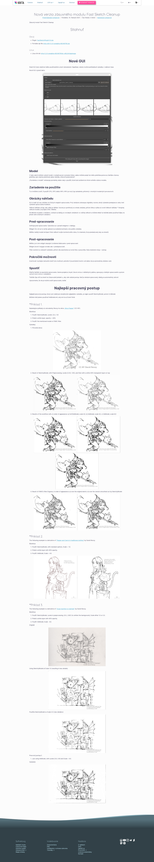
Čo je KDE (81, 850)
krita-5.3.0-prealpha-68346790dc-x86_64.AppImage (58, 53)
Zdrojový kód (20, 850)
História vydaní (21, 848)
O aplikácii (81, 845)
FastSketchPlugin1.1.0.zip (45, 40)
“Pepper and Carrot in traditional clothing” (70, 540)
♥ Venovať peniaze (86, 2)
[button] (122, 2)
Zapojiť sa (81, 848)
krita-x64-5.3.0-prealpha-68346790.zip (56, 43)
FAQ (48, 846)
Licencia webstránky (85, 852)
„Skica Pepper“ (69, 308)
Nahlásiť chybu (21, 845)
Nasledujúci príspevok (104, 18)
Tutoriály (50, 850)
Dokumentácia (52, 845)
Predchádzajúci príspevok (50, 18)
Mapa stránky (20, 852)
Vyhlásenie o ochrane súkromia (57, 848)
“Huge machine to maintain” (65, 609)
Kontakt (80, 854)
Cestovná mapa (21, 846)
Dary (79, 846)
